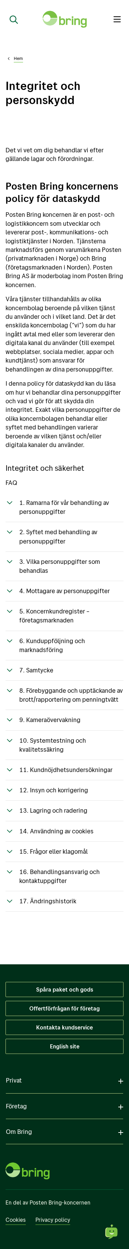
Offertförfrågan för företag (64, 1008)
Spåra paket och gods (64, 989)
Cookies (16, 1219)
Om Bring (19, 1132)
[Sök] (11, 19)
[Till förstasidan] (65, 19)
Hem (18, 58)
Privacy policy (52, 1219)
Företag (16, 1106)
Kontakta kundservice (64, 1027)
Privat (14, 1080)
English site (64, 1046)
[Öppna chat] (111, 1231)
